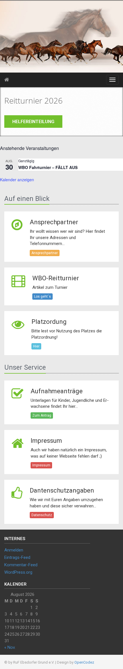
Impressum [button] (41, 465)
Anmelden (13, 550)
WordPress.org (18, 572)
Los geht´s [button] (42, 297)
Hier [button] (36, 346)
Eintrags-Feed (17, 557)
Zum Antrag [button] (41, 415)
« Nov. (9, 647)
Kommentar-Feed (20, 564)
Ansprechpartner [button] (44, 253)
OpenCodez (84, 662)
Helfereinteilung (33, 121)
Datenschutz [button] (41, 515)
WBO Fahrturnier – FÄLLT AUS (48, 167)
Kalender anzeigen (17, 179)
